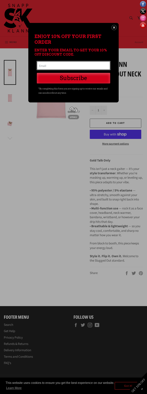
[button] (114, 27)
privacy (73, 117)
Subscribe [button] (73, 78)
